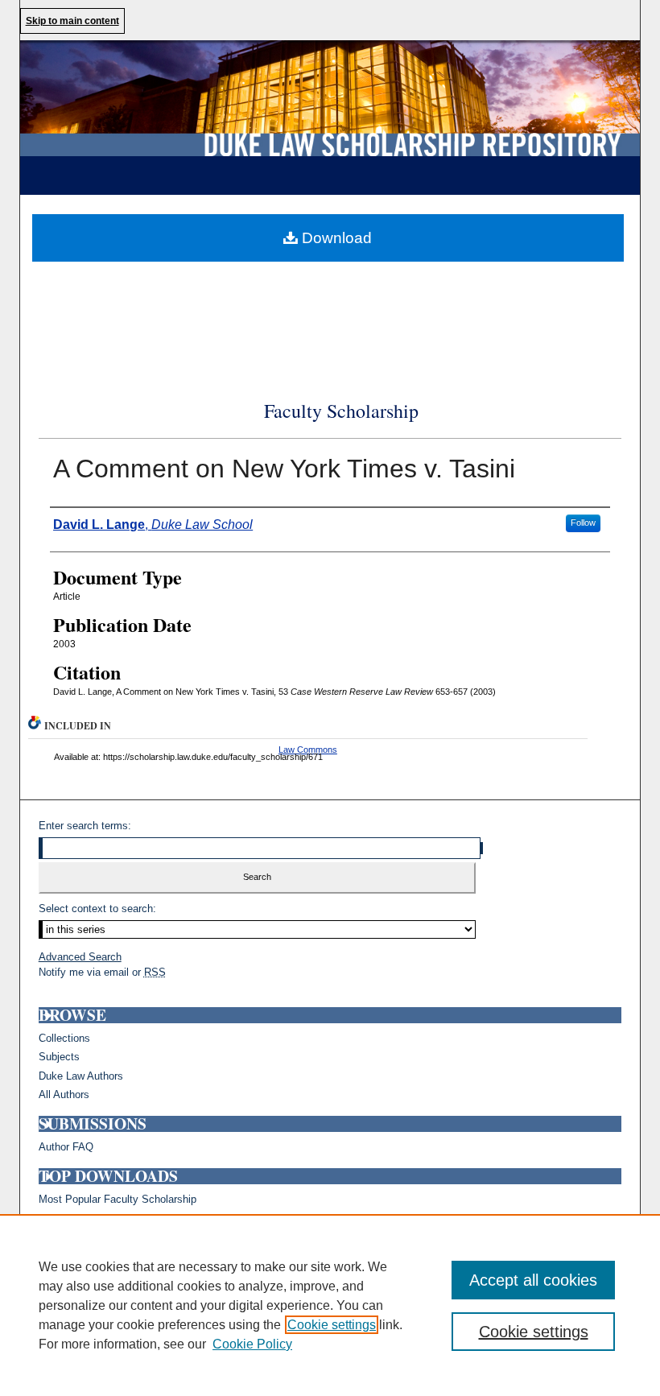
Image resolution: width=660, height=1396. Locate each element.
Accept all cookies (533, 1280)
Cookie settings (331, 1325)
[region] (330, 1305)
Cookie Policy (252, 1344)
